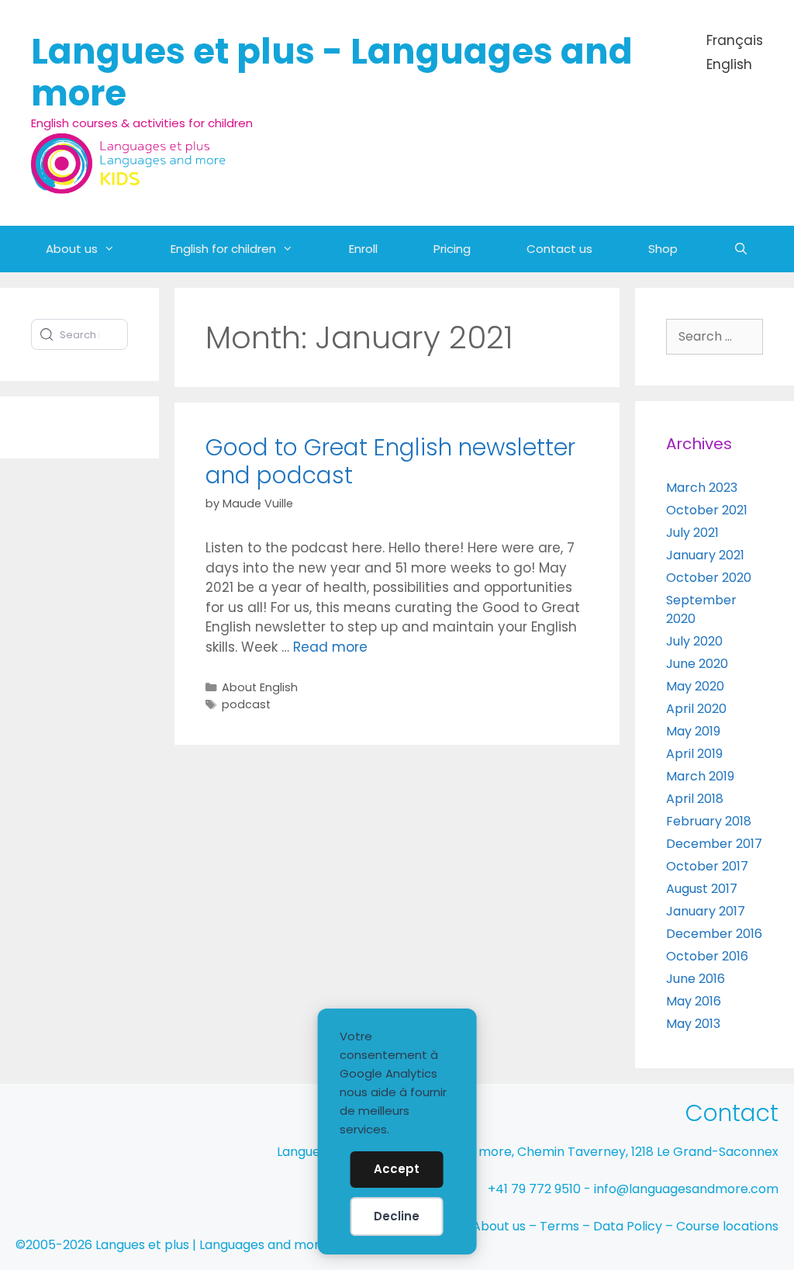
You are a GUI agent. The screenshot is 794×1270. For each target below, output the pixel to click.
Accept (396, 1169)
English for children (223, 249)
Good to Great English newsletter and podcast (390, 461)
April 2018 (694, 799)
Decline (396, 1216)
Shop (663, 249)
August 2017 (701, 889)
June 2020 (697, 664)
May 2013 (693, 1024)
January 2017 (705, 911)
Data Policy (627, 1226)
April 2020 (696, 709)
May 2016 (693, 1001)
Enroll (363, 249)
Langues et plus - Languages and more (332, 72)
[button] (120, 249)
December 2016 (714, 934)
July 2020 (694, 641)
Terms (559, 1226)
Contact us (559, 249)
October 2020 (708, 578)
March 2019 (700, 776)
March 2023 (701, 488)
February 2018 (708, 821)
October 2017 (707, 866)
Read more (330, 647)
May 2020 (695, 686)
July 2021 (692, 533)
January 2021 (705, 555)
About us (72, 249)
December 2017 (714, 844)
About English (260, 687)
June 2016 (695, 979)
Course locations (727, 1226)
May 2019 (693, 731)
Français (734, 40)
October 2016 (707, 956)
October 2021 (706, 510)
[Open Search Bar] (741, 249)
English (729, 64)
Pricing (452, 249)
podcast (246, 704)
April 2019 (694, 754)
